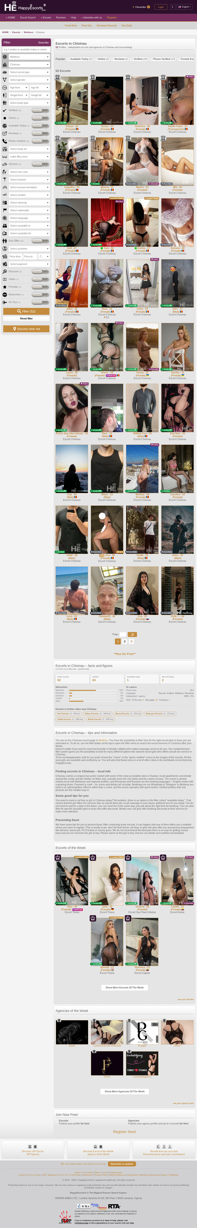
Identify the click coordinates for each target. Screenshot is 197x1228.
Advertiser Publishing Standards (143, 1175)
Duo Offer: (16, 240)
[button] (132, 634)
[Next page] (131, 641)
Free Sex (87, 25)
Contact (89, 1172)
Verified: (15, 110)
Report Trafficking (169, 1175)
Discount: (15, 271)
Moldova (28, 32)
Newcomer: (16, 294)
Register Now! (124, 1132)
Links (106, 1172)
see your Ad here (186, 999)
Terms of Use (33, 1175)
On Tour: (15, 302)
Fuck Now (71, 25)
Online (103, 59)
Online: (14, 118)
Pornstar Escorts (107, 25)
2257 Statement (50, 1175)
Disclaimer (87, 1175)
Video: (13, 279)
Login (161, 7)
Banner (98, 1172)
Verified (140, 59)
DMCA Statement (118, 1175)
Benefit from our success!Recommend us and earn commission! (164, 1152)
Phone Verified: (19, 141)
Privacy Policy (101, 1175)
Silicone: (15, 164)
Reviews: (15, 133)
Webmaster (116, 1172)
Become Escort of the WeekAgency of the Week (98, 1152)
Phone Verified (164, 59)
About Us (79, 1172)
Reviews (121, 59)
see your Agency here (183, 1103)
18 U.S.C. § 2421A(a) (70, 1175)
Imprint (22, 1175)
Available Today (81, 59)
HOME (10, 17)
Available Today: (19, 125)
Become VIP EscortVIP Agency (32, 1152)
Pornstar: (15, 286)
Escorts (46, 17)
